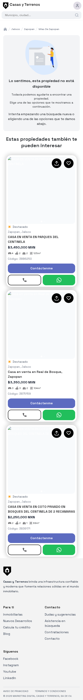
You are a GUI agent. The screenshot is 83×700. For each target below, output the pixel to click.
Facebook (10, 659)
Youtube (9, 671)
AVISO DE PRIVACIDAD (15, 691)
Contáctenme (41, 268)
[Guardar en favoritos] (69, 163)
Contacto (52, 638)
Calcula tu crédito (16, 627)
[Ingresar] (77, 6)
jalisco (15, 29)
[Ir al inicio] (21, 5)
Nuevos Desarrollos (17, 621)
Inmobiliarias (13, 614)
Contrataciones (57, 632)
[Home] (5, 29)
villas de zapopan (48, 29)
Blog (6, 634)
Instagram (11, 665)
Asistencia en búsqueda (55, 623)
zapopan (29, 29)
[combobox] (39, 15)
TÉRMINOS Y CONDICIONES (50, 691)
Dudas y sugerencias (60, 614)
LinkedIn (9, 678)
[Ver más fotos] (41, 190)
